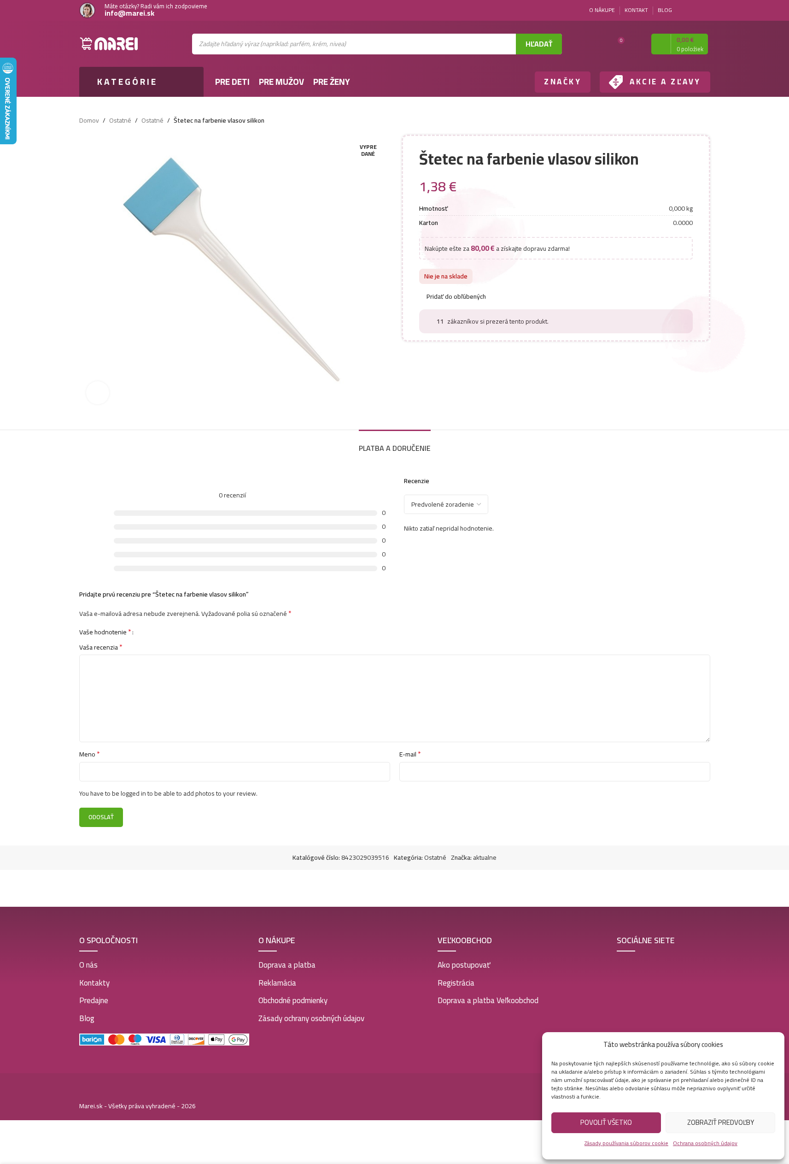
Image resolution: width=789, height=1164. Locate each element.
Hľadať (539, 44)
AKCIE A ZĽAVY (665, 81)
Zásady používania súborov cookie (626, 1143)
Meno (89, 754)
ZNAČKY (562, 81)
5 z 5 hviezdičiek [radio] (171, 631)
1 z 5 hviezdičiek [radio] (143, 631)
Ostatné (120, 120)
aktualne (485, 857)
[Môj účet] (636, 44)
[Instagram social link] (704, 10)
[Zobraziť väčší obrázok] (97, 392)
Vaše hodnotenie (105, 631)
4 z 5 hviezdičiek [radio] (164, 631)
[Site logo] (109, 43)
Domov (89, 120)
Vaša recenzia (101, 647)
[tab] (395, 444)
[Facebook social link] (693, 10)
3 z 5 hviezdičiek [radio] (157, 631)
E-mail (410, 754)
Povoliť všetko (606, 1122)
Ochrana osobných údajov (705, 1143)
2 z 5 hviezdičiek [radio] (150, 631)
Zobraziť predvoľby (720, 1122)
